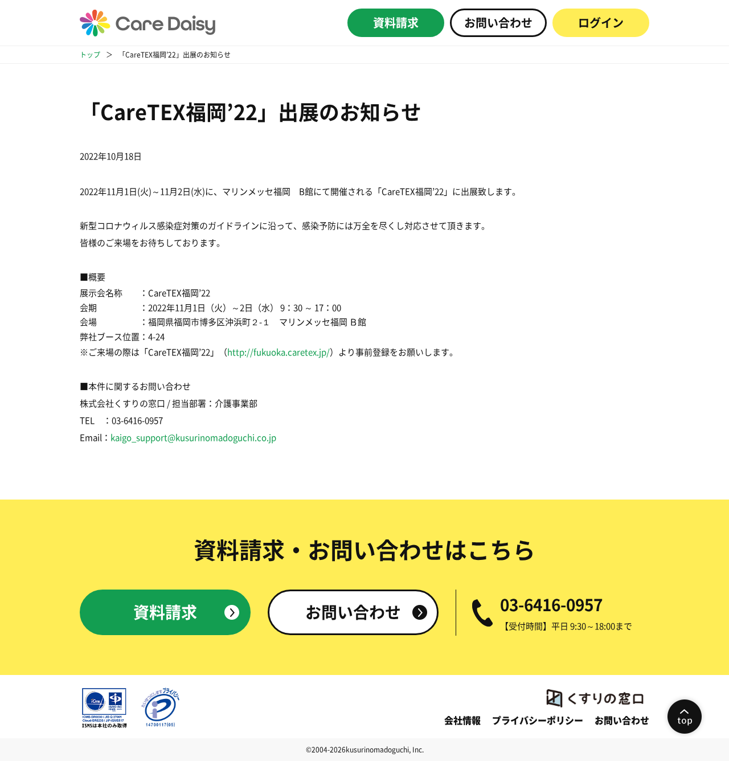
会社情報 (462, 720)
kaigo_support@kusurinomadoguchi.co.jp (193, 437)
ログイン (601, 22)
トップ (90, 54)
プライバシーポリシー (537, 720)
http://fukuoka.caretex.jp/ (278, 352)
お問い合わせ (498, 22)
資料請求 (396, 22)
